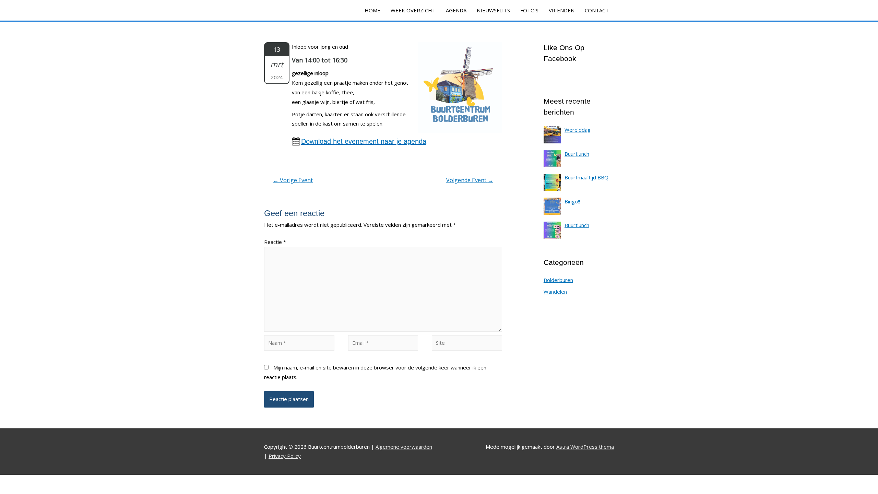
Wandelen (555, 291)
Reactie (275, 241)
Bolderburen (558, 280)
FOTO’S (529, 10)
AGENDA (456, 10)
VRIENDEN (561, 10)
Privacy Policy (285, 455)
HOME (372, 10)
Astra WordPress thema (585, 446)
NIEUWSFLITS (493, 10)
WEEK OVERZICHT (413, 10)
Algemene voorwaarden (404, 446)
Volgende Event (469, 180)
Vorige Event (293, 180)
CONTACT (597, 10)
